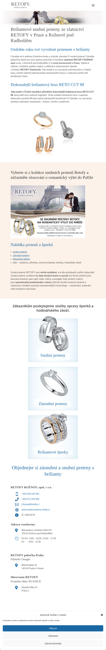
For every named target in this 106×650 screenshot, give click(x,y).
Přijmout (53, 628)
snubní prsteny (20, 252)
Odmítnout (53, 636)
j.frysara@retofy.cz (30, 504)
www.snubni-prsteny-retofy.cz (36, 509)
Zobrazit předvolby (53, 643)
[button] (101, 615)
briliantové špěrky (21, 259)
